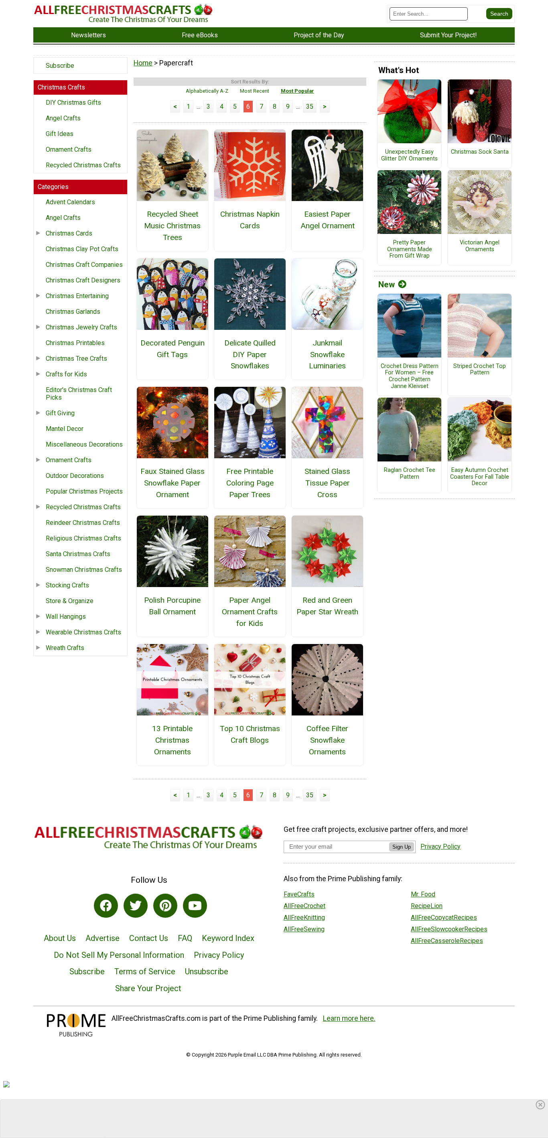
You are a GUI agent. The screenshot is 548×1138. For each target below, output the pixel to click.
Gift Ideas (59, 134)
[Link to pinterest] (165, 906)
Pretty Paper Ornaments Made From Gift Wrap (409, 249)
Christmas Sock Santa (480, 152)
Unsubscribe (206, 971)
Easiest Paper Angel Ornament (327, 219)
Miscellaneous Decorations (84, 444)
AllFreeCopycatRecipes (444, 917)
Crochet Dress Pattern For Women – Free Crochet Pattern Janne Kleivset (409, 376)
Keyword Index (228, 938)
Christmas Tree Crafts (76, 358)
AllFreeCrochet (304, 906)
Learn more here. (349, 1018)
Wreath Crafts (65, 648)
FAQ (185, 938)
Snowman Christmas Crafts (84, 569)
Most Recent (254, 91)
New (386, 284)
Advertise (102, 938)
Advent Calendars (70, 202)
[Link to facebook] (106, 906)
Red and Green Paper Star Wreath (327, 605)
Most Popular (297, 91)
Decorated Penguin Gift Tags (172, 348)
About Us (60, 938)
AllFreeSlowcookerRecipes (449, 929)
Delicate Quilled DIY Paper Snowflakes (250, 354)
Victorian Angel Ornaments (479, 246)
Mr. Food (423, 894)
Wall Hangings (66, 616)
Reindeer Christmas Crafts (83, 522)
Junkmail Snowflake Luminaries (327, 354)
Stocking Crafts (67, 585)
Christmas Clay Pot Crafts (82, 249)
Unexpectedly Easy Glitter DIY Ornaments (409, 155)
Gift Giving (60, 413)
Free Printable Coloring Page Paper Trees (250, 483)
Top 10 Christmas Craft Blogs (250, 734)
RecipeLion (426, 906)
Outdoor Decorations (75, 476)
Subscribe (60, 65)
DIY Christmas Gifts (73, 102)
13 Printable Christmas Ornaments (172, 740)
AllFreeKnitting (304, 917)
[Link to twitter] (136, 906)
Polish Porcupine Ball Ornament (172, 605)
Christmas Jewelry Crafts (81, 327)
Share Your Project (148, 988)
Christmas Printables (75, 343)
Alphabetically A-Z (207, 91)
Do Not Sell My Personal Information (119, 955)
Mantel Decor (64, 429)
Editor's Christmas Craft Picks (79, 393)
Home (143, 63)
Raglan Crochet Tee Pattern (409, 473)
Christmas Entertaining (77, 296)
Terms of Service (144, 971)
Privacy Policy (219, 955)
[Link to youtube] (195, 906)
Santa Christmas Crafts (78, 554)
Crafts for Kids (66, 374)
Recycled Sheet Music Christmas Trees (172, 225)
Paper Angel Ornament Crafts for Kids (250, 611)
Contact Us (148, 938)
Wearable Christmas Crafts (83, 632)
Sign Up (401, 847)
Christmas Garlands (73, 311)
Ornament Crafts (68, 149)
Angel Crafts (63, 118)
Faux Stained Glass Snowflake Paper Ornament (172, 483)
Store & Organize (69, 601)
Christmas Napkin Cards (250, 219)
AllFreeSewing (304, 929)
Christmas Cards (69, 233)
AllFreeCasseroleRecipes (447, 941)
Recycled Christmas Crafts (83, 165)
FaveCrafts (299, 894)
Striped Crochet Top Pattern (479, 369)
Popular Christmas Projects (84, 491)
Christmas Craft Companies (84, 264)
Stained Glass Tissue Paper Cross (327, 483)
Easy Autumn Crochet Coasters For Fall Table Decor (479, 477)
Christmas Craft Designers (83, 280)
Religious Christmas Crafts (83, 538)
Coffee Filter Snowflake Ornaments (327, 740)
